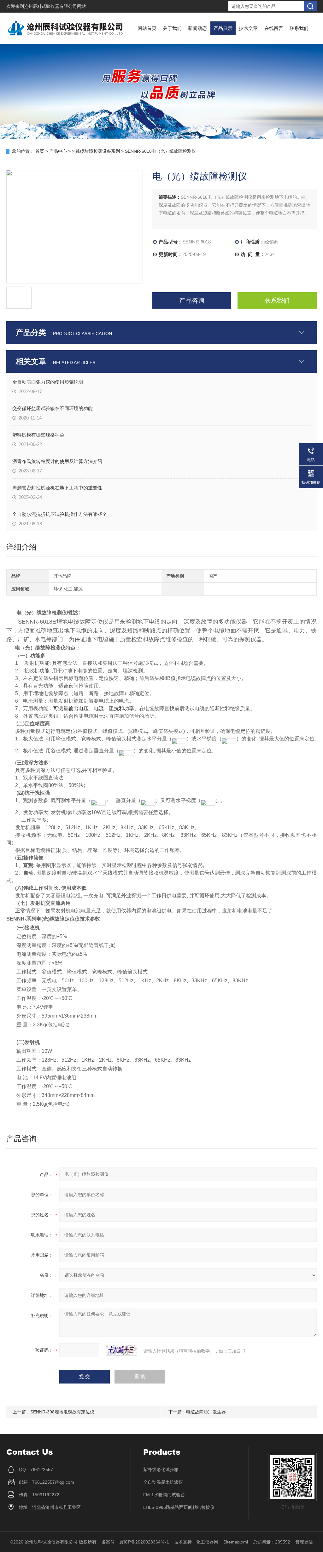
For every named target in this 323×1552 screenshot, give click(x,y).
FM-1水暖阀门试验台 (164, 1494)
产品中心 (58, 151)
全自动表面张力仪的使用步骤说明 (47, 382)
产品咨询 (191, 300)
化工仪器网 (207, 1541)
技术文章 (248, 28)
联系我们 (299, 28)
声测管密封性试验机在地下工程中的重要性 (57, 487)
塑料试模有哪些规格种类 (38, 434)
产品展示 (223, 28)
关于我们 (172, 28)
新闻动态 (197, 28)
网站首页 (147, 28)
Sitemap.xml (235, 1541)
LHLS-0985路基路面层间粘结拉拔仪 (178, 1507)
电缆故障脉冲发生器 (206, 1411)
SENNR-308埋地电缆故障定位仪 (62, 1411)
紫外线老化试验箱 (161, 1469)
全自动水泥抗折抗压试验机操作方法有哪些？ (59, 514)
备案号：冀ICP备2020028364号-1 (135, 1541)
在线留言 (273, 28)
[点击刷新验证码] (121, 1350)
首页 (39, 151)
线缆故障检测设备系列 (98, 151)
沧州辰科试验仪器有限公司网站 (55, 6)
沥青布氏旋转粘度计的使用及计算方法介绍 (57, 461)
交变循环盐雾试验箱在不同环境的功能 (52, 408)
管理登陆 (304, 1541)
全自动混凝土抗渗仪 (163, 1482)
